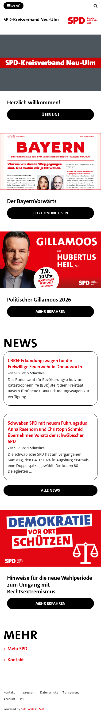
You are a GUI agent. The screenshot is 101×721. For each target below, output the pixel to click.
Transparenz (70, 692)
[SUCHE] (95, 6)
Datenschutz (49, 692)
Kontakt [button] (16, 660)
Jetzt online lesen (50, 213)
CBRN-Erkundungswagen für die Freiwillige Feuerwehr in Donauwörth (45, 363)
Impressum (27, 692)
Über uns (51, 114)
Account (9, 699)
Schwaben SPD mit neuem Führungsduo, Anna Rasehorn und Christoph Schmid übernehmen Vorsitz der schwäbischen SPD (48, 432)
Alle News (50, 490)
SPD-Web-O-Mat (32, 709)
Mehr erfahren (50, 311)
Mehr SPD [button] (17, 649)
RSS (22, 699)
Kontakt (9, 692)
